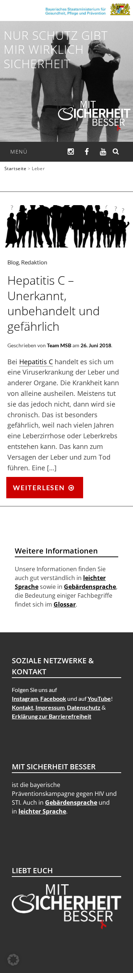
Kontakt (22, 707)
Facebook (53, 698)
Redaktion (34, 262)
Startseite (15, 168)
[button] (13, 959)
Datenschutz (83, 707)
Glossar (65, 604)
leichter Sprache (42, 811)
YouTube (99, 698)
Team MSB (59, 345)
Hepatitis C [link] (36, 361)
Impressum (50, 707)
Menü (18, 151)
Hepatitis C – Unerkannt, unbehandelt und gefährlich (53, 303)
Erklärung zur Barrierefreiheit (51, 716)
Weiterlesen (47, 490)
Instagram (25, 698)
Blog (13, 262)
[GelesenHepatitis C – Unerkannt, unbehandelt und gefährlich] (66, 244)
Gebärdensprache (90, 587)
